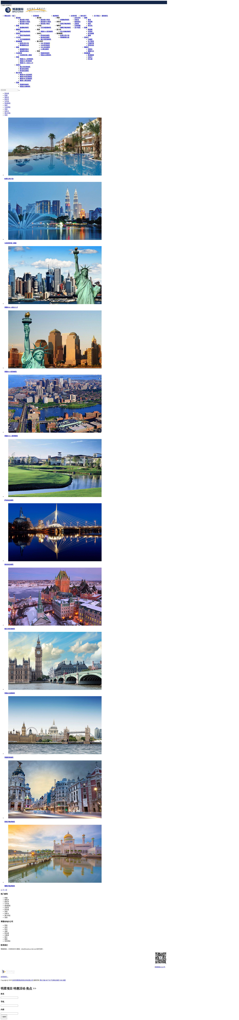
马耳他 (18, 37)
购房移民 (56, 16)
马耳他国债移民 (25, 39)
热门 (13, 16)
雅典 (89, 35)
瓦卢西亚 (91, 41)
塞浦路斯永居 (24, 45)
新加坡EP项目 (24, 19)
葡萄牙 (18, 29)
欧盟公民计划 (24, 43)
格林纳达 (77, 21)
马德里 (90, 39)
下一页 (5, 890)
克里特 (90, 31)
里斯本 (90, 49)
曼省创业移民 (24, 69)
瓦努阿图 (77, 25)
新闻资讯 (105, 16)
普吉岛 (90, 25)
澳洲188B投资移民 (26, 76)
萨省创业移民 (24, 71)
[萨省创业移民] (55, 496)
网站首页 (7, 16)
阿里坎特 (91, 45)
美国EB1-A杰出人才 (26, 63)
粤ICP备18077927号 (46, 980)
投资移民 (36, 16)
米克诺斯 (91, 33)
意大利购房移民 (65, 31)
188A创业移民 (45, 47)
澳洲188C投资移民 (26, 78)
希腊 (17, 25)
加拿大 (18, 65)
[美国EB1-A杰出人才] (55, 303)
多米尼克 (77, 18)
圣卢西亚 (77, 27)
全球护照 (74, 16)
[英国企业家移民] (55, 689)
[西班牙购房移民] (55, 818)
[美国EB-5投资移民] (55, 368)
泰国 (17, 47)
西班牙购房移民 (25, 35)
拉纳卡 (90, 57)
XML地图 (62, 980)
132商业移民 (45, 49)
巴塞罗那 (91, 43)
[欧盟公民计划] (55, 175)
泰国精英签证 (24, 49)
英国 (17, 82)
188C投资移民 (45, 43)
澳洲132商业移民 (25, 80)
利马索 (90, 59)
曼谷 (89, 19)
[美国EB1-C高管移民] (55, 432)
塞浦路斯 (19, 41)
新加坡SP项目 (24, 23)
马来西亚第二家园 (26, 55)
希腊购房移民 (24, 27)
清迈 (89, 23)
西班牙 (18, 33)
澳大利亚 (19, 72)
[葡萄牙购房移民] (55, 882)
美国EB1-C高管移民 (26, 59)
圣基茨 (77, 23)
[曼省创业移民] (55, 561)
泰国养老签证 (24, 51)
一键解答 (3, 1016)
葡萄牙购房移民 (25, 31)
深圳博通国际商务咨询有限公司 (22, 980)
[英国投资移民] (55, 753)
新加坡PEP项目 (25, 21)
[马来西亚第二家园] (55, 239)
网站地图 (56, 980)
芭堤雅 (90, 21)
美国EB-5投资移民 (26, 61)
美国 (17, 57)
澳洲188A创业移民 (26, 74)
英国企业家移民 (25, 86)
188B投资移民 (45, 45)
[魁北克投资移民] (55, 625)
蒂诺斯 (90, 29)
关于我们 (97, 16)
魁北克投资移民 (25, 67)
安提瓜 (77, 19)
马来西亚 (19, 53)
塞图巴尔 (91, 51)
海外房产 (83, 16)
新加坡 (18, 18)
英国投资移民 (24, 84)
